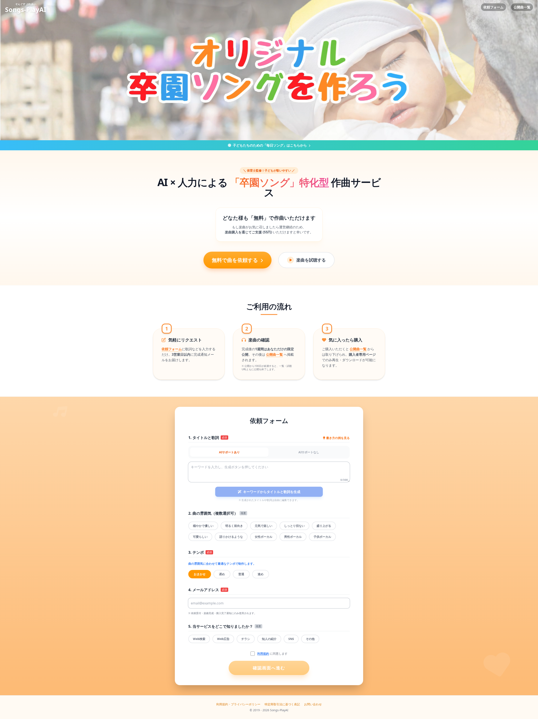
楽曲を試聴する (311, 260)
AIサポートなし (308, 452)
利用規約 (263, 654)
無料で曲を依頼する (235, 259)
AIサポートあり (229, 452)
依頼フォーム (493, 7)
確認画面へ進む (269, 668)
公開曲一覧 (522, 7)
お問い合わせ (313, 704)
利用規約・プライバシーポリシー (238, 704)
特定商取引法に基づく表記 (282, 704)
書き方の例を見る (338, 438)
